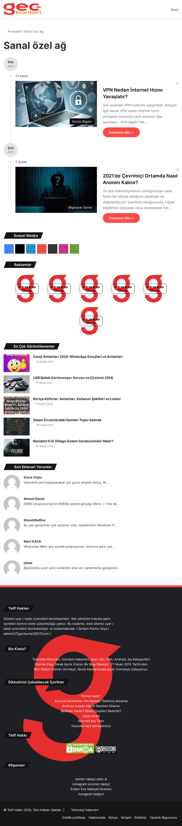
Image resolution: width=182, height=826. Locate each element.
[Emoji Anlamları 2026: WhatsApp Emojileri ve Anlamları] (17, 363)
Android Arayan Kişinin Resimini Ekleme (91, 706)
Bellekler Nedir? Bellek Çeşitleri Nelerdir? (91, 711)
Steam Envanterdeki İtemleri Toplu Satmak (67, 420)
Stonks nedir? (91, 696)
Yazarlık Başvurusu (163, 817)
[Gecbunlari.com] (22, 9)
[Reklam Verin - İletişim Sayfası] (27, 289)
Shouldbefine (35, 520)
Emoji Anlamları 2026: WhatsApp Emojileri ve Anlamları (78, 357)
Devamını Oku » (121, 132)
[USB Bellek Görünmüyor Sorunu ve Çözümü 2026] (17, 384)
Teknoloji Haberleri (85, 810)
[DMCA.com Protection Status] (80, 752)
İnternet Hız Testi (91, 721)
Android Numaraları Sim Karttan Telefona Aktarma (91, 701)
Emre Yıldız (33, 477)
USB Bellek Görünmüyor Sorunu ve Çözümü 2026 (73, 378)
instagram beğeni (91, 794)
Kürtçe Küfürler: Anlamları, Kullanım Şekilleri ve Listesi (77, 399)
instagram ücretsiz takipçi (91, 784)
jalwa (28, 563)
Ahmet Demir (34, 499)
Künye (113, 817)
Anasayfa (14, 31)
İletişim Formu (89, 628)
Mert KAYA (32, 541)
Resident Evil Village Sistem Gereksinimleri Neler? (73, 441)
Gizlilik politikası (73, 817)
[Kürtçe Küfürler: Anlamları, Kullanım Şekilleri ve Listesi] (17, 405)
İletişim (126, 817)
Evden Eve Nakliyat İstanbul (91, 789)
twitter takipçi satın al (91, 779)
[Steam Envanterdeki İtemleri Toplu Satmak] (17, 426)
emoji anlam (91, 716)
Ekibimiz (140, 817)
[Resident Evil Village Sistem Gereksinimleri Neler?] (17, 448)
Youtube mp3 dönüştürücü (91, 726)
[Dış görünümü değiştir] (159, 11)
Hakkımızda (97, 817)
